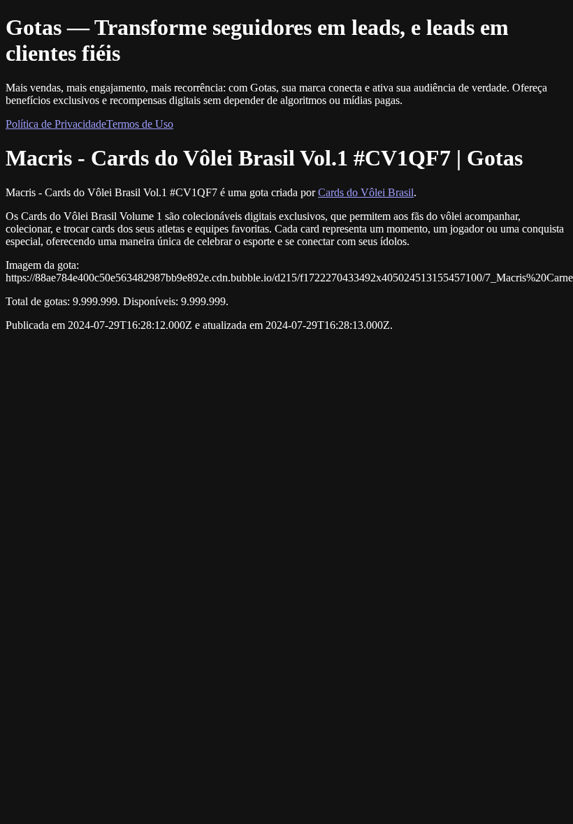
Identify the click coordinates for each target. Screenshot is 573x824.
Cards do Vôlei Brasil (366, 192)
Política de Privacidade (56, 124)
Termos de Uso (139, 124)
